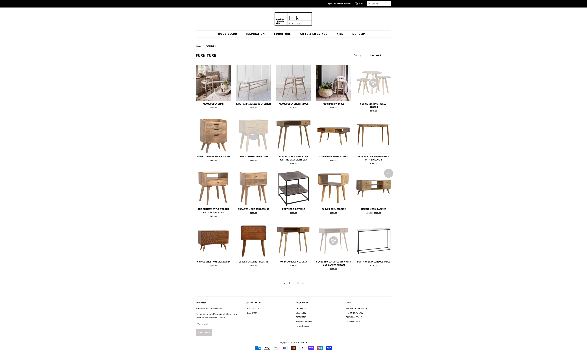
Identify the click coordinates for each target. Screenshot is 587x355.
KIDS (340, 34)
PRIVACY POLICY (354, 317)
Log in (329, 3)
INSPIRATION (256, 34)
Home (198, 46)
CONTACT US (253, 308)
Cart (361, 3)
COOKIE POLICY (354, 321)
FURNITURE (283, 34)
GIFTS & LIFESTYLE (314, 34)
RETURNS (301, 317)
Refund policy (302, 326)
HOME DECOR (228, 34)
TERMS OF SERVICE (356, 308)
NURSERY (359, 34)
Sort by (357, 55)
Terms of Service (304, 321)
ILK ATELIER (302, 342)
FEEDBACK (251, 313)
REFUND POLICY (354, 313)
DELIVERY (301, 313)
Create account (344, 3)
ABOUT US (301, 308)
